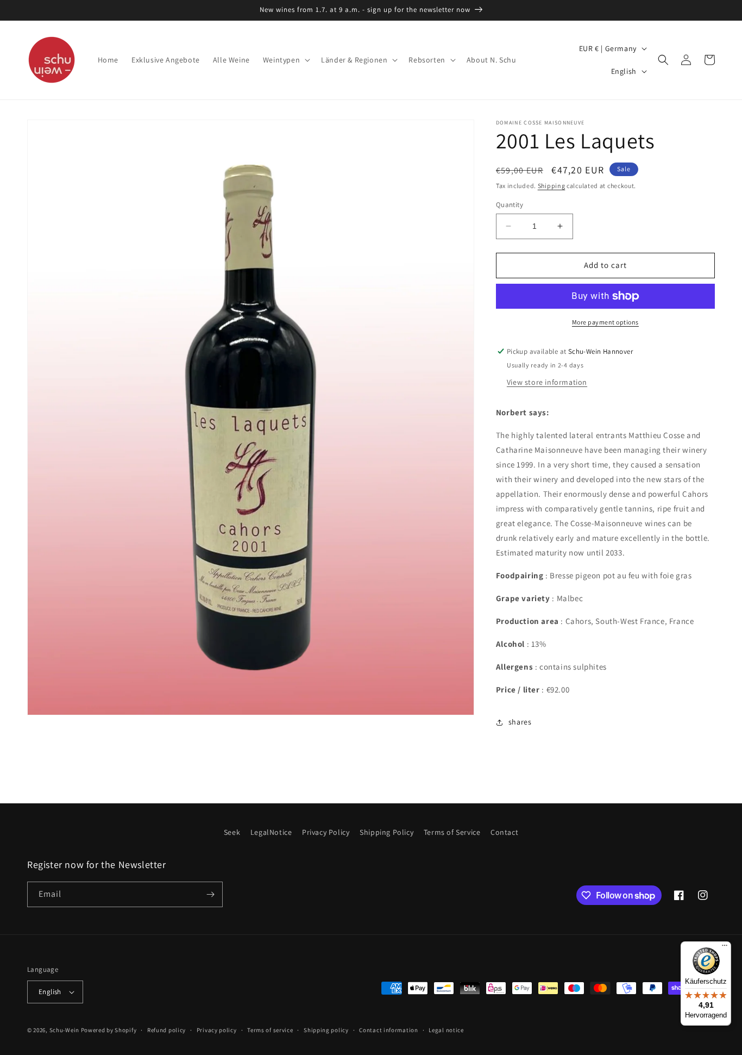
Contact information (388, 1030)
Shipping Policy (386, 832)
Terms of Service (452, 832)
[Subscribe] (210, 894)
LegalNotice (271, 832)
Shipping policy (326, 1030)
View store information (547, 382)
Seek (232, 832)
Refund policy (166, 1030)
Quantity (509, 204)
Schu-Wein (64, 1030)
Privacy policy (217, 1030)
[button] (285, 59)
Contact (504, 832)
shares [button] (520, 722)
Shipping (551, 186)
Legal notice (446, 1030)
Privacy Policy (325, 832)
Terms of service (270, 1030)
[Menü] (724, 947)
